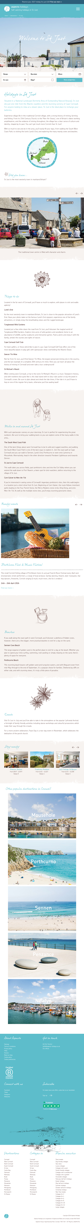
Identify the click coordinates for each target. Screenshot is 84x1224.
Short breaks (59, 1159)
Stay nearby (12, 747)
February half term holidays (64, 1179)
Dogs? (33, 80)
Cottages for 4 (60, 1196)
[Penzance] (42, 977)
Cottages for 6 (60, 1198)
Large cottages (60, 1207)
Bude (5, 1177)
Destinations (13, 15)
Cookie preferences (9, 1059)
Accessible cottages (61, 1177)
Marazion (7, 1185)
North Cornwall (8, 1164)
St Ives (6, 1168)
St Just (5, 80)
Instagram (7, 1094)
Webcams (7, 1096)
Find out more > (56, 2)
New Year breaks (61, 1192)
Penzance (7, 1181)
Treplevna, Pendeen (42, 769)
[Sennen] (42, 930)
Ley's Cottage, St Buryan (68, 769)
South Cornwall (8, 1166)
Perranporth (7, 1192)
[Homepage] (7, 9)
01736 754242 (47, 1044)
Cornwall (6, 1159)
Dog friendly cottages (62, 1161)
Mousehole (7, 1183)
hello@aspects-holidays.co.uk (51, 1046)
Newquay (7, 1174)
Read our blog (8, 1055)
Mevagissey (7, 1187)
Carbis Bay (7, 1170)
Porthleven (7, 1190)
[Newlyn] (42, 1023)
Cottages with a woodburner (64, 1172)
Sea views (59, 1164)
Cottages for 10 (60, 1203)
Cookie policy (8, 1057)
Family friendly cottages (62, 1170)
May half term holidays (62, 1183)
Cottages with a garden (62, 1174)
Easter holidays (60, 1181)
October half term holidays (63, 1187)
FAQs (5, 1051)
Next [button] (81, 194)
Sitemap (6, 1044)
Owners (6, 1053)
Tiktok (6, 1092)
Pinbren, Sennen (16, 769)
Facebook (7, 1090)
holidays (19, 7)
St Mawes (7, 1194)
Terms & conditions (10, 1046)
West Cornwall (8, 1161)
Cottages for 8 (60, 1200)
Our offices (46, 1048)
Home (6, 15)
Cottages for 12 (60, 1205)
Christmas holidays (61, 1190)
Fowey (6, 1179)
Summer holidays (61, 1185)
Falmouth (7, 1172)
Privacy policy (8, 1048)
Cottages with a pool (62, 1168)
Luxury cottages (60, 1166)
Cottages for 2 (60, 1194)
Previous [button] (77, 194)
